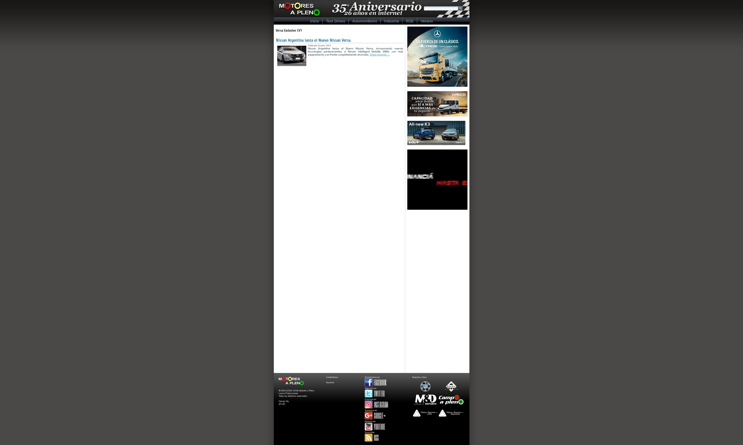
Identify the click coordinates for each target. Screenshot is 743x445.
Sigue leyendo (380, 54)
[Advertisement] (437, 238)
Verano (427, 21)
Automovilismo (364, 21)
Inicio (314, 21)
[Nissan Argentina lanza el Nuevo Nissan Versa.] (291, 65)
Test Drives (335, 21)
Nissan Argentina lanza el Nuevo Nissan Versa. (313, 40)
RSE (410, 21)
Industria (391, 21)
